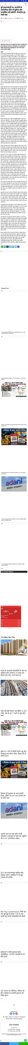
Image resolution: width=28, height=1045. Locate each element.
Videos (6, 1017)
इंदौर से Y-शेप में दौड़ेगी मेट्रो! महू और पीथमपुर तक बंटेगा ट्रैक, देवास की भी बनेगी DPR (14, 425)
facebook (4, 1043)
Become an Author (17, 1018)
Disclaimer (22, 1017)
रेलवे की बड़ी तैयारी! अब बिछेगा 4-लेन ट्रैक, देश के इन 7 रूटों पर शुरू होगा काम (13, 378)
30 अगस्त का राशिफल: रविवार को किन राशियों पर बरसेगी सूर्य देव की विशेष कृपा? (12, 993)
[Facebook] (22, 1)
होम (3, 1017)
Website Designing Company (20, 1033)
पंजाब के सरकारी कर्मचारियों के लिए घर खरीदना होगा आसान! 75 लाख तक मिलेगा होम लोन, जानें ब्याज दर (13, 332)
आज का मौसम (12, 628)
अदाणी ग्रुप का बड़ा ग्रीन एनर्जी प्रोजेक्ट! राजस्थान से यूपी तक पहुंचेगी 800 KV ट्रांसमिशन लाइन (13, 519)
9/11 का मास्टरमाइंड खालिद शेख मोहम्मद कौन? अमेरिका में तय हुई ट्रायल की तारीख (12, 564)
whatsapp (23, 1043)
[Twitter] (24, 1)
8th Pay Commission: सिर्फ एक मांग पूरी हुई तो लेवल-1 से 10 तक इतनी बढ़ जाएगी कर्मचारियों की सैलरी (13, 914)
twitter (14, 1043)
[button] (2, 4)
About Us (11, 1017)
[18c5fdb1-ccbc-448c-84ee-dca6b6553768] (14, 251)
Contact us (16, 1017)
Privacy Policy (9, 1018)
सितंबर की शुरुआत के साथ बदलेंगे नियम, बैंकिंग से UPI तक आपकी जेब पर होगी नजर (13, 473)
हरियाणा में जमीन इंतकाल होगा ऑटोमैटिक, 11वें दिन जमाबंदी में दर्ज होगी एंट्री (13, 954)
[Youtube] (26, 1)
